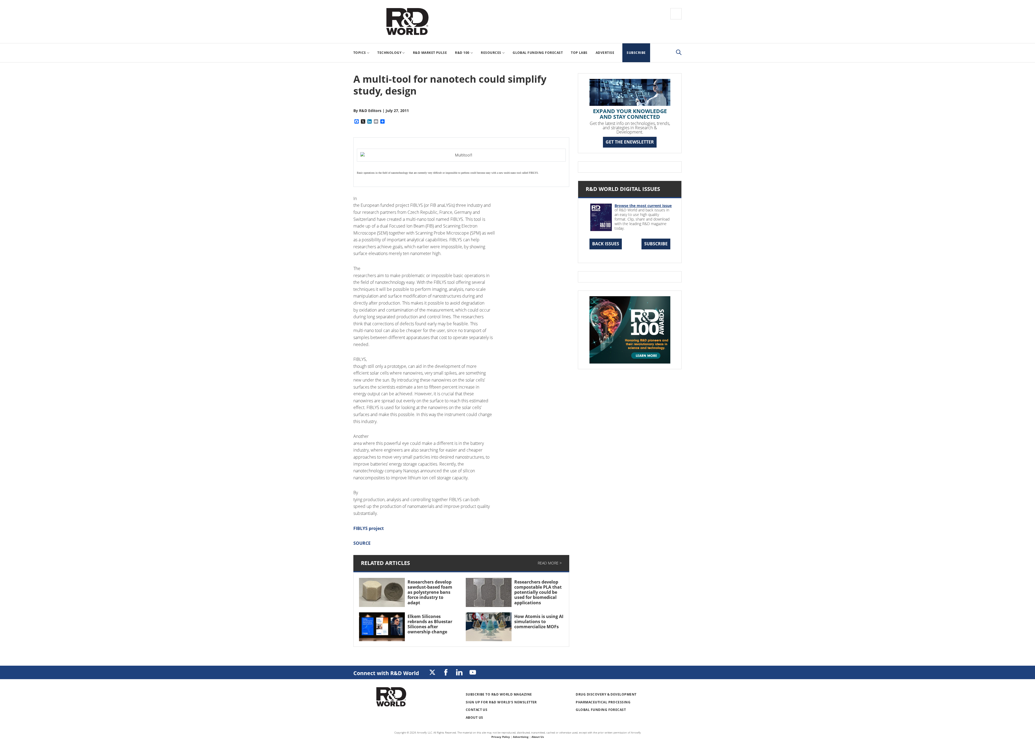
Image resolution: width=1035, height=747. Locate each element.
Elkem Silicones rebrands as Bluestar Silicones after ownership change (430, 624)
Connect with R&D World (386, 673)
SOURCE (362, 543)
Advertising (521, 737)
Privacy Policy (500, 737)
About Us (474, 717)
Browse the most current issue (643, 205)
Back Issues (605, 244)
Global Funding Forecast (601, 709)
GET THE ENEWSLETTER (630, 142)
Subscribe (656, 244)
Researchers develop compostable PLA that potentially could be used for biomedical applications (538, 592)
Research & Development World (407, 21)
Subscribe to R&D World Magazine (499, 694)
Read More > (550, 563)
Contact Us (477, 709)
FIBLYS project (368, 528)
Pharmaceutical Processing (603, 702)
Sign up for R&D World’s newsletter (501, 702)
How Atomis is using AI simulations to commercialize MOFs (538, 621)
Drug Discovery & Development (606, 694)
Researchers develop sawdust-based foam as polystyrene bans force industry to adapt (430, 592)
